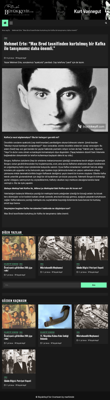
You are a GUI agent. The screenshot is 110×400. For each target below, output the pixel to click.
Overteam (56, 397)
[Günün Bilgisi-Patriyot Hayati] (91, 248)
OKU (5, 38)
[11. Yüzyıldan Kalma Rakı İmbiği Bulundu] (55, 316)
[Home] (5, 23)
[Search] (106, 23)
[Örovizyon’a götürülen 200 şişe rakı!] (19, 248)
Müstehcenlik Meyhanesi (51, 267)
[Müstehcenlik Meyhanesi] (55, 248)
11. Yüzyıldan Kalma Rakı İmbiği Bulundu (54, 337)
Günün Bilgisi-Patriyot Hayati (90, 267)
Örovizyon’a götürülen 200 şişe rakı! (18, 269)
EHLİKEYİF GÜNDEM (11, 264)
